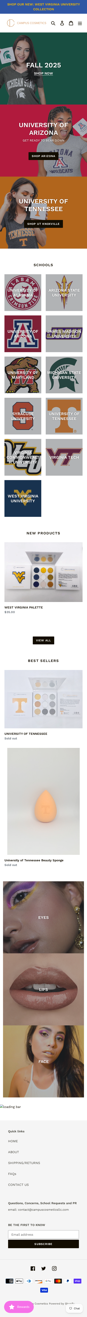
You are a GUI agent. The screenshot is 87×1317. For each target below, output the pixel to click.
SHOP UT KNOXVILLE (43, 223)
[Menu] (79, 23)
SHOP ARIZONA (43, 156)
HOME (13, 1141)
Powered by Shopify (61, 1303)
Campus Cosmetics (35, 1303)
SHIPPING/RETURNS (24, 1163)
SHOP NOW (43, 73)
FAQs (12, 1174)
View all (43, 640)
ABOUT (13, 1152)
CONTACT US (18, 1185)
